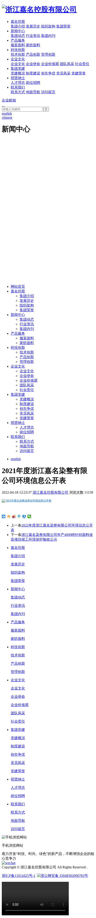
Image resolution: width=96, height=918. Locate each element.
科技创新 (18, 50)
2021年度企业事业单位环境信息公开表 (28, 500)
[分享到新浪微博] (14, 516)
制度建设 (33, 73)
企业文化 (18, 59)
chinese (7, 117)
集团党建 (18, 68)
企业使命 (33, 64)
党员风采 (63, 73)
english (16, 459)
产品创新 (33, 54)
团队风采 (67, 64)
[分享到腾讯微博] (19, 516)
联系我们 (18, 87)
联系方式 (18, 92)
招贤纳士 (18, 78)
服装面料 (18, 45)
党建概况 (18, 73)
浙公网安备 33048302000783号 (64, 876)
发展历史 (33, 26)
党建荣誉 (78, 73)
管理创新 (48, 54)
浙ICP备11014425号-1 (18, 876)
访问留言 (48, 92)
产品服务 (18, 40)
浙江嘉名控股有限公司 (50, 492)
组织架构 (48, 26)
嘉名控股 (18, 21)
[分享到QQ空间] (9, 516)
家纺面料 (33, 45)
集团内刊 (48, 36)
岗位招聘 (33, 83)
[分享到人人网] (24, 516)
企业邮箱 (9, 100)
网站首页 (18, 286)
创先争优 (48, 73)
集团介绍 (18, 26)
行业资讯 (33, 36)
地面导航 (33, 92)
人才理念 (18, 83)
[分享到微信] (29, 516)
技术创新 (18, 54)
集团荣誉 (63, 26)
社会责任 (82, 64)
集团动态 (18, 36)
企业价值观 (50, 64)
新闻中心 (18, 31)
